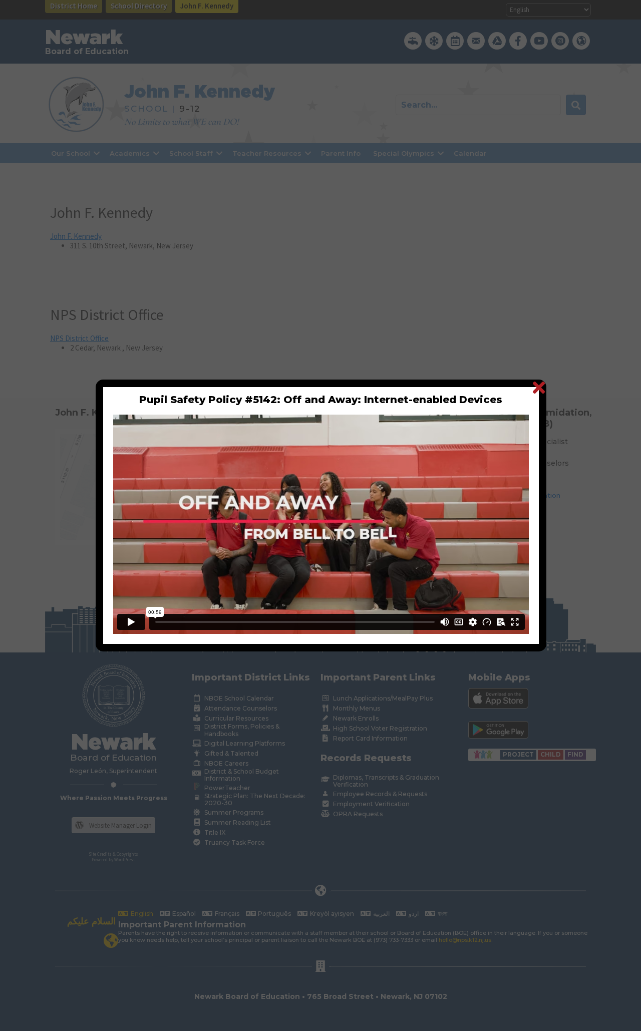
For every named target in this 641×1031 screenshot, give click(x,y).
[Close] (538, 387)
